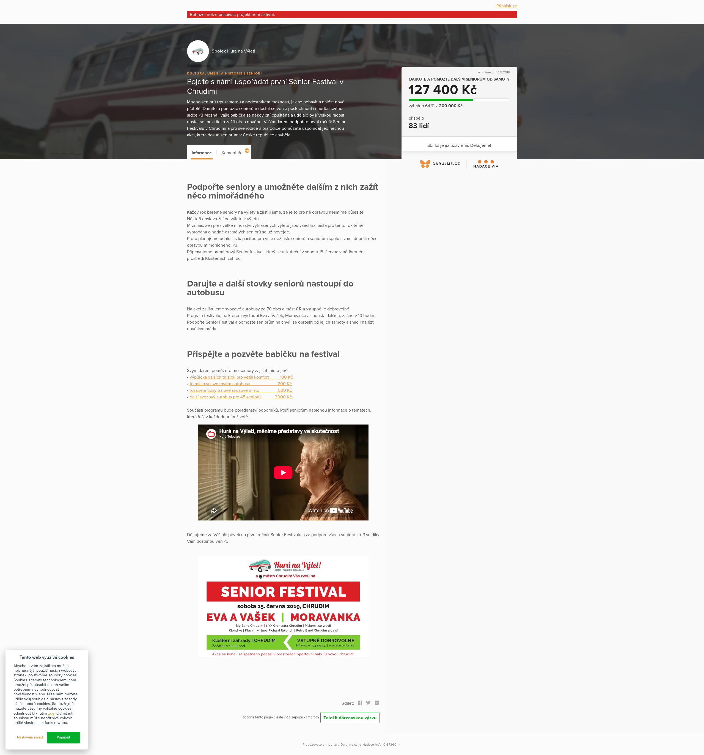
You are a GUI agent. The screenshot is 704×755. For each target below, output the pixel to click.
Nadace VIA (371, 744)
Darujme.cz (349, 744)
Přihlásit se (506, 6)
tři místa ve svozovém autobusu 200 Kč (241, 384)
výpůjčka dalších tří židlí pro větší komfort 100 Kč (241, 377)
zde (51, 713)
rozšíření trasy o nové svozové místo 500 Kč (241, 390)
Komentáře (235, 152)
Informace (202, 153)
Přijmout (63, 737)
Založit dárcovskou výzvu (349, 718)
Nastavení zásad (30, 737)
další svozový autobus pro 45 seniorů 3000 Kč (241, 397)
